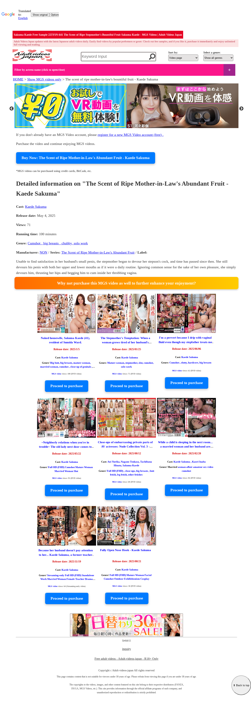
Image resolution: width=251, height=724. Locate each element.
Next (241, 106)
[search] (152, 56)
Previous (12, 106)
